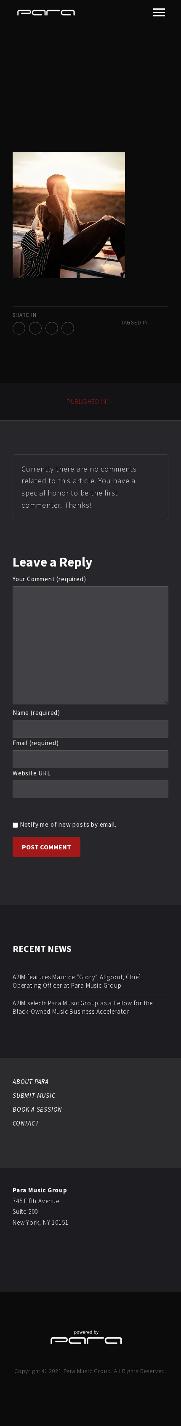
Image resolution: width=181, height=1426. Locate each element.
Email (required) (36, 743)
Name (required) (36, 713)
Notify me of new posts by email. (68, 824)
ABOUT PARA (31, 1082)
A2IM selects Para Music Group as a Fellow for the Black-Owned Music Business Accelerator (83, 1007)
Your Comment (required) (49, 579)
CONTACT (26, 1123)
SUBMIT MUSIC (34, 1095)
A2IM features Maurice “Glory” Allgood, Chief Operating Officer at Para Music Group (77, 981)
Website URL (32, 773)
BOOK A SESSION (37, 1109)
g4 (90, 401)
